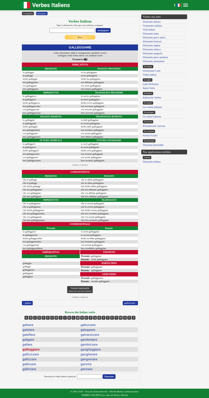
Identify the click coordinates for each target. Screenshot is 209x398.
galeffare (28, 334)
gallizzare (29, 359)
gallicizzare (30, 354)
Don (80, 37)
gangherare (89, 354)
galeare (28, 325)
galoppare (88, 329)
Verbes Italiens (51, 5)
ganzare (87, 369)
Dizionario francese (152, 41)
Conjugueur (28, 13)
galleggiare (42, 13)
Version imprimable (80, 289)
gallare (27, 344)
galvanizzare (90, 334)
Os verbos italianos (152, 116)
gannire (86, 364)
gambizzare (89, 344)
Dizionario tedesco (152, 49)
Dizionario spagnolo (152, 53)
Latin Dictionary (151, 84)
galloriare (29, 369)
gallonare (29, 364)
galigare (28, 339)
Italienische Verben (152, 97)
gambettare (89, 339)
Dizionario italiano (152, 21)
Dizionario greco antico (154, 37)
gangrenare (89, 359)
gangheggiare (91, 349)
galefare (28, 329)
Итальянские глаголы (154, 126)
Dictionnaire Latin (151, 70)
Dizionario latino (151, 33)
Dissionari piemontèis (153, 145)
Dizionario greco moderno (155, 57)
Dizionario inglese (151, 45)
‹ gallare (27, 303)
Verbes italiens (150, 74)
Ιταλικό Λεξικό (150, 135)
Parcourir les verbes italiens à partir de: (60, 376)
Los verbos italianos (152, 107)
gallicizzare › (130, 303)
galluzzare (88, 325)
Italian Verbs (149, 88)
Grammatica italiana (152, 25)
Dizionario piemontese (153, 61)
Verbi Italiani (149, 29)
